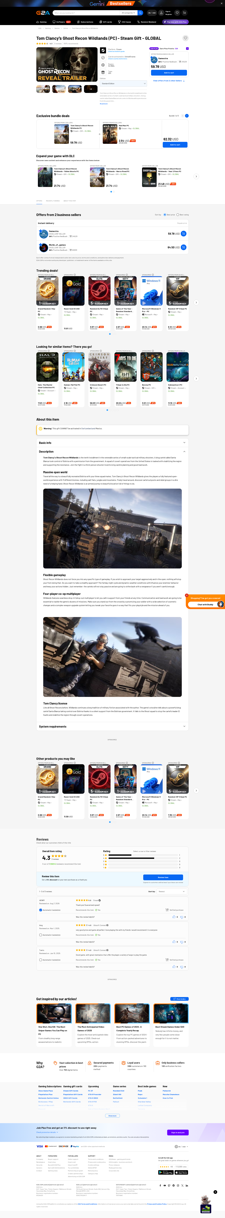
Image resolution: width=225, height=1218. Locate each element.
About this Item (70, 201)
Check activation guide (116, 51)
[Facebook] (160, 1185)
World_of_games (57, 245)
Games (57, 28)
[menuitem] (41, 22)
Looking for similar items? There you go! (64, 346)
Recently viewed (53, 201)
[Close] (221, 3)
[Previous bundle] (183, 116)
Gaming (48, 28)
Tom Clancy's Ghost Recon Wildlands (85, 28)
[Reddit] (173, 1185)
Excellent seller (57, 234)
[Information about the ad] (75, 275)
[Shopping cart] (184, 13)
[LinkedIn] (187, 1185)
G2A (39, 28)
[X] (182, 1185)
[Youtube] (165, 1185)
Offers (39, 201)
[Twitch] (169, 1185)
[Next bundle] (187, 116)
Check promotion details (46, 1132)
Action (66, 28)
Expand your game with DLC (55, 156)
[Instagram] (178, 1185)
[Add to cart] (183, 233)
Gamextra (163, 58)
